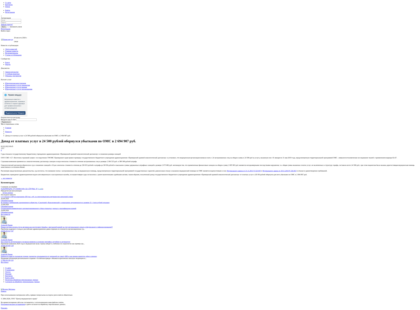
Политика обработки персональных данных (21, 280)
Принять (4, 308)
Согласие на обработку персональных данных (22, 282)
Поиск (7, 7)
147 (12, 231)
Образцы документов (13, 76)
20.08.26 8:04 (5, 246)
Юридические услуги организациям (18, 89)
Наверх (3, 291)
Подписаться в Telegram (15, 113)
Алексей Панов (6, 225)
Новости (8, 132)
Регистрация (10, 12)
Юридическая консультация (15, 83)
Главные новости (11, 51)
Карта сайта (9, 278)
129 (12, 246)
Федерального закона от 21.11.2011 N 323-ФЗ (244, 171)
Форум (7, 64)
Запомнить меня (15, 27)
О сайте (8, 3)
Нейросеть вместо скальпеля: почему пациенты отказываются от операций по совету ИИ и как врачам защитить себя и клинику (49, 256)
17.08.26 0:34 (5, 260)
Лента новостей (11, 49)
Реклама (8, 274)
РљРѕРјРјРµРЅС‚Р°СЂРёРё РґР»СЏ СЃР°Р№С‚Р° (22, 189)
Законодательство (11, 72)
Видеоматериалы (11, 53)
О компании (9, 270)
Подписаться (6, 122)
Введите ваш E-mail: (8, 120)
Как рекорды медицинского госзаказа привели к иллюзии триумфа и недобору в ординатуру (35, 242)
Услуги (7, 272)
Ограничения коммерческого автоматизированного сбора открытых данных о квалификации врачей (38, 208)
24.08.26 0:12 (5, 231)
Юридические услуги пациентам (17, 85)
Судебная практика (12, 74)
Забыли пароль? (7, 24)
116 (12, 260)
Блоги (7, 62)
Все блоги (4, 262)
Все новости (5, 214)
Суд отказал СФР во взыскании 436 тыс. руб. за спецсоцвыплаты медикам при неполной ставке (37, 197)
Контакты (9, 5)
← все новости (6, 178)
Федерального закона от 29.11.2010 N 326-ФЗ (279, 171)
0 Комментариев (7, 201)
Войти (7, 10)
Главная (8, 128)
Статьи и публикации (13, 55)
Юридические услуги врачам (16, 87)
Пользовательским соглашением (13, 304)
